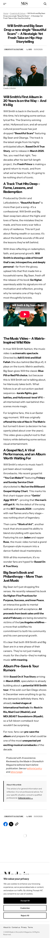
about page (16, 771)
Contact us (16, 927)
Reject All (25, 915)
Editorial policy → (25, 798)
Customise (25, 908)
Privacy (24, 927)
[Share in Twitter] (11, 824)
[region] (25, 897)
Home (5, 13)
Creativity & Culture (17, 13)
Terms (30, 927)
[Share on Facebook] (5, 824)
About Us (7, 927)
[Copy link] (16, 824)
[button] (4, 4)
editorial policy (34, 768)
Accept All (25, 900)
